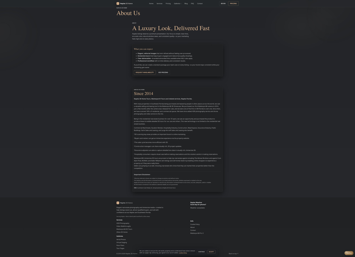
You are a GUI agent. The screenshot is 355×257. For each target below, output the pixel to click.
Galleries (177, 3)
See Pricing (163, 72)
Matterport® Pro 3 (196, 233)
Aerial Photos (121, 239)
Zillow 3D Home (121, 232)
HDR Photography (122, 223)
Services (159, 3)
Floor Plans (120, 245)
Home (151, 3)
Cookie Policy (195, 224)
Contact (200, 3)
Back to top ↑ (234, 254)
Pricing (168, 3)
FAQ (192, 3)
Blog (186, 3)
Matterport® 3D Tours (124, 229)
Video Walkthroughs (123, 226)
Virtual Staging (121, 242)
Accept (211, 251)
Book (223, 3)
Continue (201, 251)
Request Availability (145, 72)
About (192, 227)
